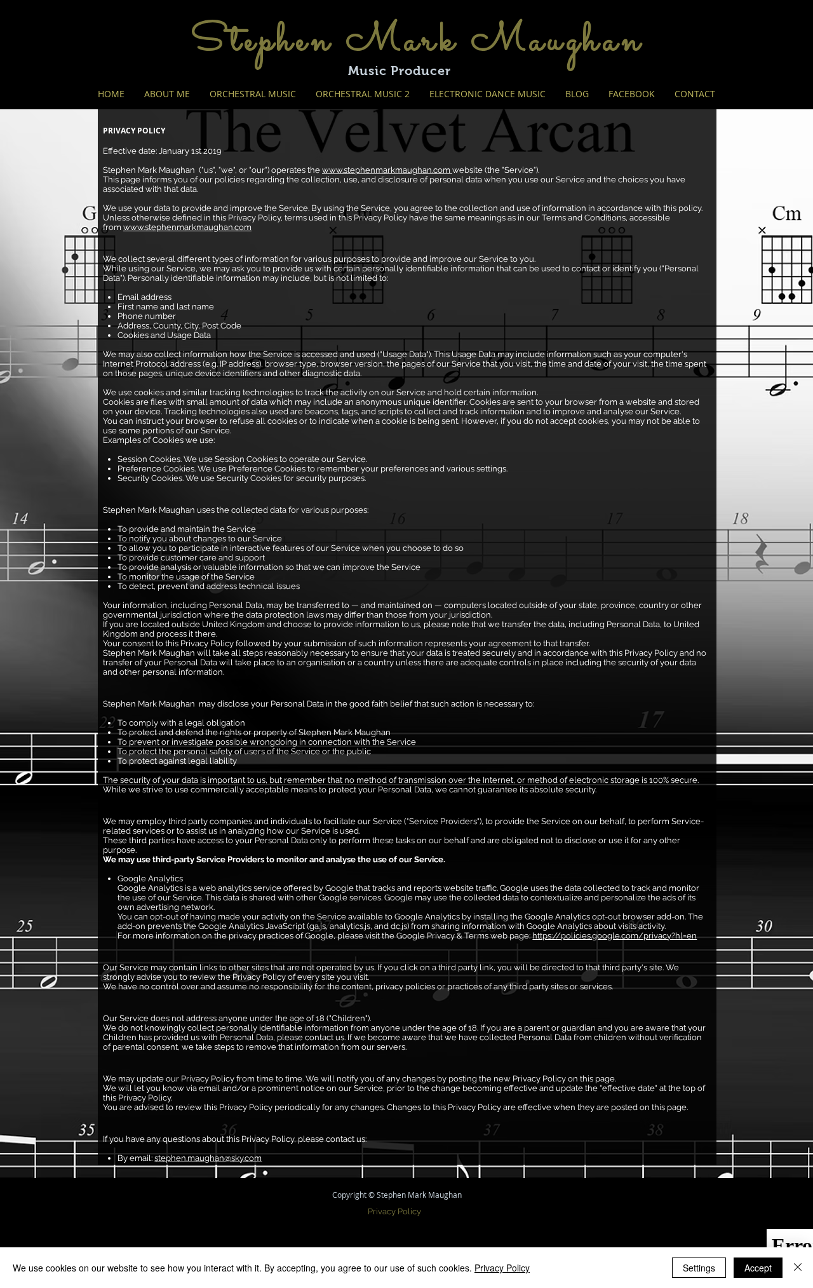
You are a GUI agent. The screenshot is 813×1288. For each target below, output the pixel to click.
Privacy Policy (502, 1267)
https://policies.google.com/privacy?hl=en (614, 935)
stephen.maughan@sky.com (208, 1158)
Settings (699, 1267)
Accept (758, 1267)
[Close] (797, 1267)
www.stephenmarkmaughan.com (387, 170)
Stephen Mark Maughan (417, 41)
